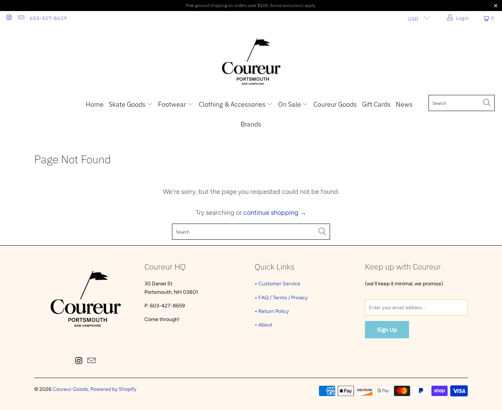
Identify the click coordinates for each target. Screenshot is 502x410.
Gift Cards (376, 104)
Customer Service (279, 284)
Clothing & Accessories (233, 104)
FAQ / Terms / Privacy (283, 298)
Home (95, 104)
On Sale (290, 104)
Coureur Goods (335, 104)
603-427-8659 (48, 18)
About (265, 325)
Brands (251, 124)
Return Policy (273, 311)
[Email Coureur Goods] (20, 18)
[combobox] (462, 103)
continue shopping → (274, 212)
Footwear (172, 104)
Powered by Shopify (113, 389)
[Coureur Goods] (251, 62)
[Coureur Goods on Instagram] (9, 18)
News (404, 104)
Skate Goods (128, 104)
